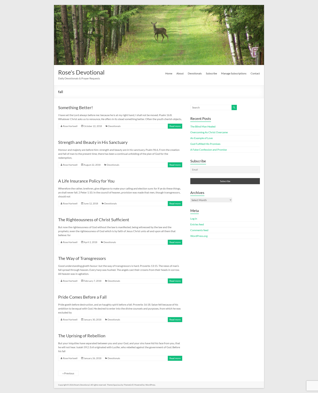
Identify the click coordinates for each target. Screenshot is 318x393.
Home (168, 73)
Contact (255, 73)
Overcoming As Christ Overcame (209, 132)
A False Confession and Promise (208, 149)
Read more (175, 126)
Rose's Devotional (81, 72)
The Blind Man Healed (202, 126)
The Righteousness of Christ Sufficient (93, 219)
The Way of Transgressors (82, 258)
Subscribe (211, 73)
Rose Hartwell (70, 126)
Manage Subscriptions (233, 73)
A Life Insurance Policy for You (86, 181)
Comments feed (199, 230)
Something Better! (75, 107)
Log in (193, 218)
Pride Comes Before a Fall (82, 297)
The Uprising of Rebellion (81, 335)
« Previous (68, 373)
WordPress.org (199, 235)
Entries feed (197, 224)
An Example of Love (201, 138)
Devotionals (195, 73)
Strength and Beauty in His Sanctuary (93, 142)
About (180, 73)
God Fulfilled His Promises (205, 143)
